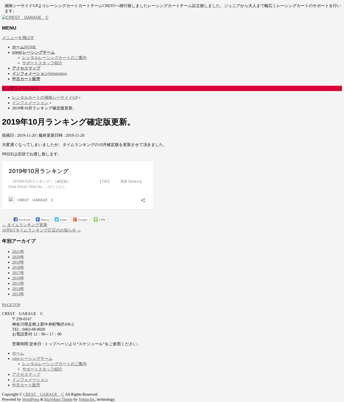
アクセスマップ (26, 374)
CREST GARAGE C (43, 394)
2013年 (18, 294)
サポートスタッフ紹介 (42, 63)
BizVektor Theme (58, 399)
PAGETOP (11, 305)
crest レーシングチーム (32, 358)
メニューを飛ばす (18, 38)
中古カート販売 (26, 385)
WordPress (30, 399)
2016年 (18, 278)
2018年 (18, 267)
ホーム (18, 353)
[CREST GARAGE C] (25, 17)
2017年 (18, 273)
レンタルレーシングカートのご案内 (54, 57)
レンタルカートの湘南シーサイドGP (45, 97)
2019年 (18, 262)
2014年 (18, 288)
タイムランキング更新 (24, 225)
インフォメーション (30, 103)
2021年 (18, 251)
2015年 (18, 283)
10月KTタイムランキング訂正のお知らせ (41, 230)
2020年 (18, 257)
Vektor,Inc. (87, 399)
